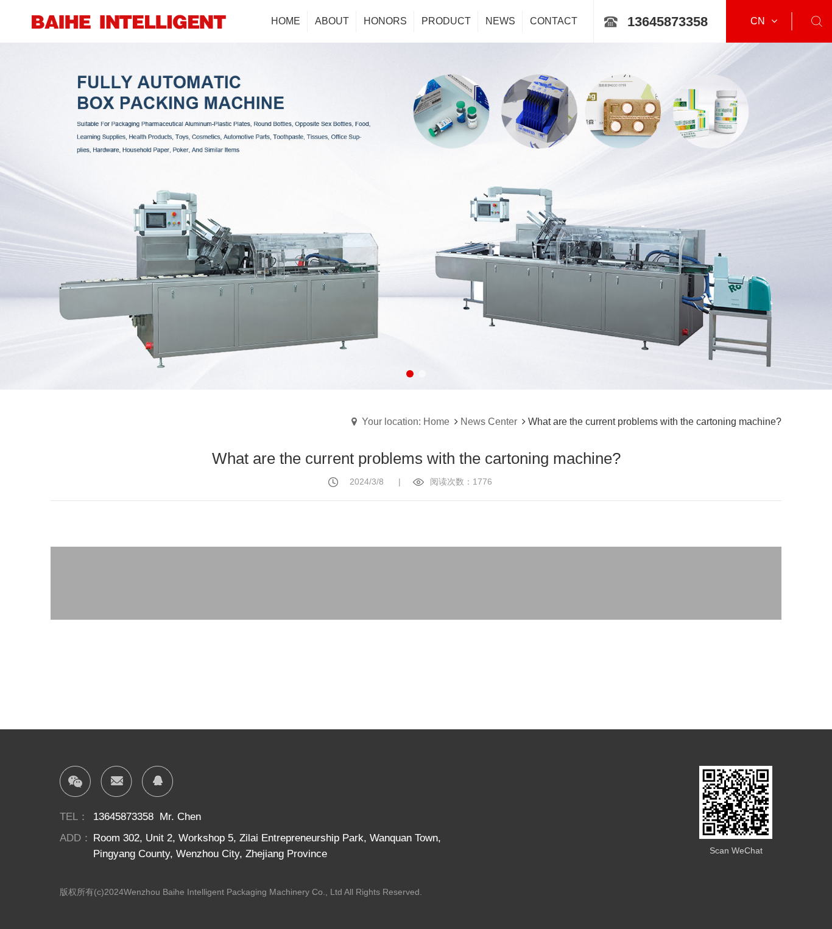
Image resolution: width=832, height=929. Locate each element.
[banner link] (416, 195)
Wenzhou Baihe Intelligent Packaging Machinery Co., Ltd (233, 892)
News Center (488, 421)
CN (757, 21)
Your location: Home (405, 421)
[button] (410, 373)
